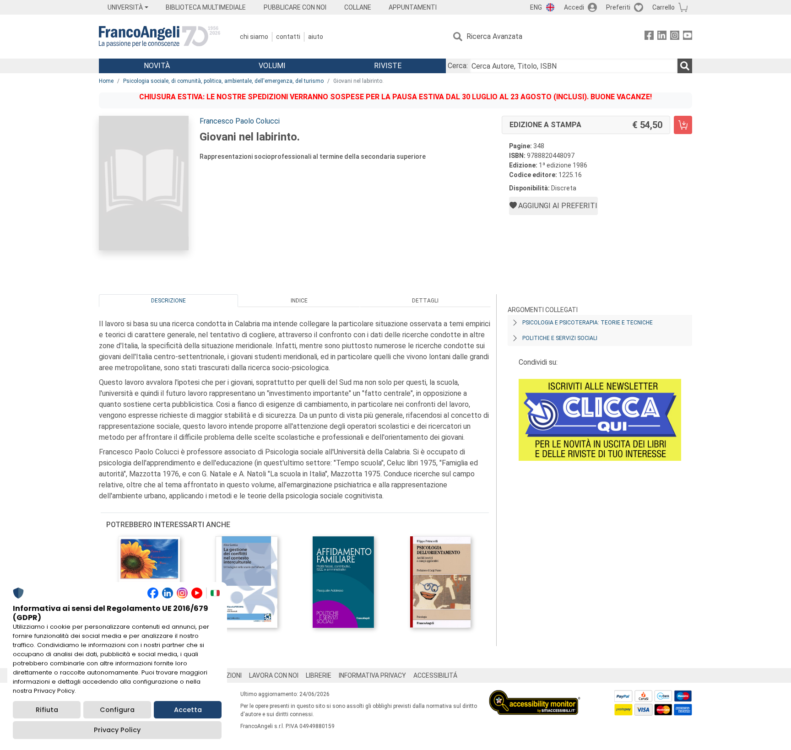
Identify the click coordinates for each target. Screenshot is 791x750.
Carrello (663, 7)
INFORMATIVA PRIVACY (372, 675)
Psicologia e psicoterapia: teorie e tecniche (587, 322)
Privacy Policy (117, 729)
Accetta (188, 709)
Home (106, 81)
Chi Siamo (254, 36)
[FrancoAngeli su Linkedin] (661, 37)
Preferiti (618, 7)
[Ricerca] (684, 66)
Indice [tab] (299, 300)
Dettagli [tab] (425, 300)
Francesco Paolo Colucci (240, 121)
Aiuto (315, 36)
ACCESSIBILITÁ (435, 675)
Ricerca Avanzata (494, 36)
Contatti (288, 36)
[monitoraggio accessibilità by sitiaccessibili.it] (534, 695)
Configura (117, 709)
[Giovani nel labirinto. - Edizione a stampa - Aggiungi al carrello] (683, 125)
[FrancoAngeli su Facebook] (649, 37)
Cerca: (458, 65)
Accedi (574, 7)
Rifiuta (47, 709)
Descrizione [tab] (168, 300)
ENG (536, 7)
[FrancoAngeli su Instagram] (674, 37)
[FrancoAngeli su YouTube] (687, 37)
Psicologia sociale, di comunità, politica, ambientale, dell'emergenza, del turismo (223, 81)
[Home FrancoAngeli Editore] (159, 36)
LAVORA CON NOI (273, 675)
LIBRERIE (318, 675)
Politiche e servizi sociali (559, 338)
